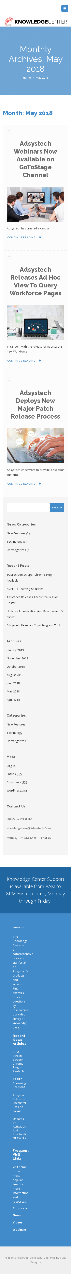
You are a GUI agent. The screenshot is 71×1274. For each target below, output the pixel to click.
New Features (16, 533)
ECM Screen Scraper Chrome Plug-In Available (19, 1061)
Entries (14, 774)
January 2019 (15, 650)
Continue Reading (21, 237)
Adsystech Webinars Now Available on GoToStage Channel (35, 159)
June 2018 (13, 683)
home (27, 77)
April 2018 (13, 699)
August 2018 (15, 675)
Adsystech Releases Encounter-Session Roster (20, 1102)
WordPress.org (17, 790)
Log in (11, 766)
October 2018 (16, 666)
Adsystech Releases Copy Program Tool (33, 625)
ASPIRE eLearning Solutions (25, 589)
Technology (14, 541)
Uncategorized (16, 550)
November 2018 (17, 658)
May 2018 (13, 691)
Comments (17, 782)
